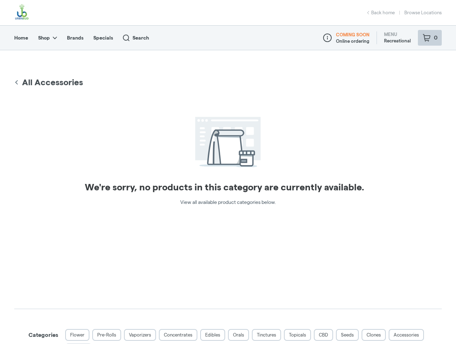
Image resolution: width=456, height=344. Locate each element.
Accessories (406, 334)
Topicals (297, 334)
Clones (374, 334)
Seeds (347, 334)
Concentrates (178, 334)
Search (141, 38)
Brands (75, 38)
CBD (323, 334)
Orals (238, 334)
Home (21, 38)
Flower (77, 334)
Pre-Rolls (106, 334)
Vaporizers (140, 334)
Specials (103, 38)
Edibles (212, 334)
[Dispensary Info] (327, 38)
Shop (44, 38)
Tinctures (266, 334)
